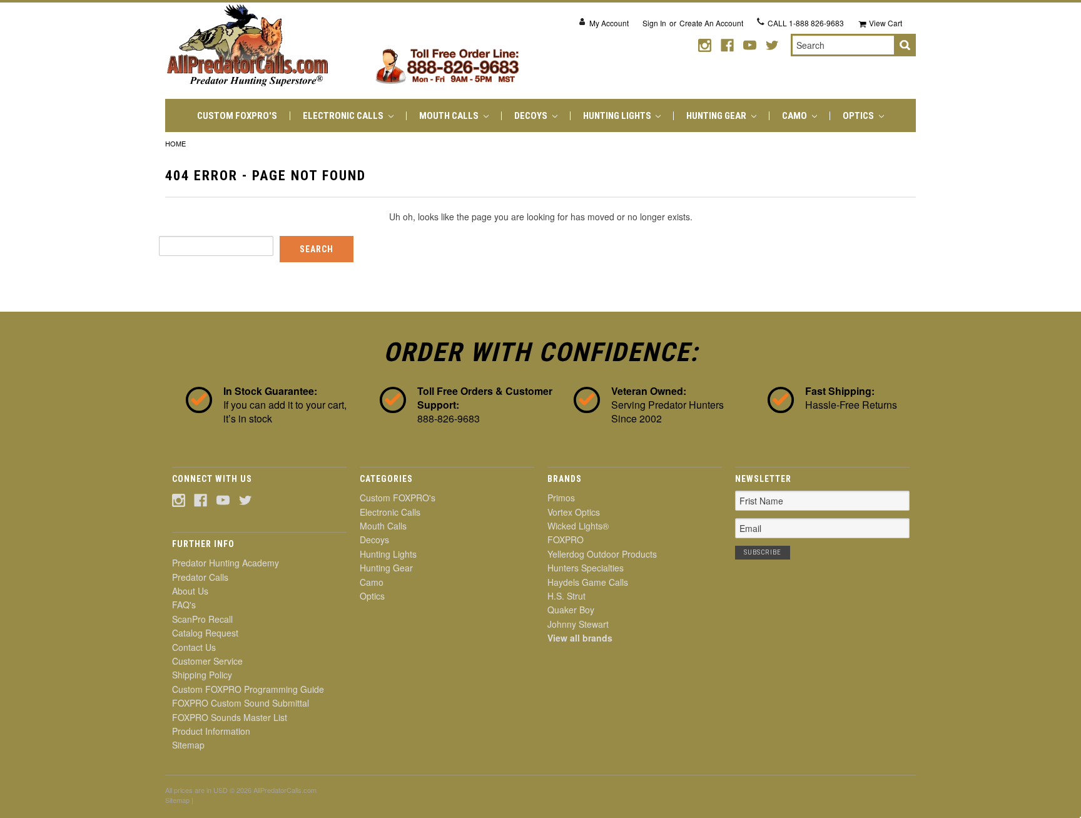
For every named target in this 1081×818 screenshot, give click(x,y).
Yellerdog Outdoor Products (602, 554)
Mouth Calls (449, 115)
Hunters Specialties (585, 567)
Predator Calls (200, 577)
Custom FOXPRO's (237, 115)
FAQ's (184, 604)
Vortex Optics (573, 512)
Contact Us (194, 647)
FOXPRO (565, 539)
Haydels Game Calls (587, 582)
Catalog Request (205, 632)
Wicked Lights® (578, 525)
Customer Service (207, 661)
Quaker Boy (570, 609)
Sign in (654, 23)
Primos (561, 497)
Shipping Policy (202, 674)
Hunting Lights (618, 115)
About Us (190, 591)
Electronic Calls (344, 115)
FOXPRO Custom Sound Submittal (240, 703)
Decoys (531, 115)
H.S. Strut (566, 596)
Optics (859, 115)
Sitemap (188, 745)
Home (175, 143)
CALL (806, 23)
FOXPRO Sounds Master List (229, 717)
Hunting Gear (717, 115)
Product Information (211, 731)
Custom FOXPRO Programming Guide (248, 689)
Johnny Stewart (578, 624)
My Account (609, 23)
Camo (795, 115)
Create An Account (711, 23)
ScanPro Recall (202, 619)
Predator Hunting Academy (225, 562)
